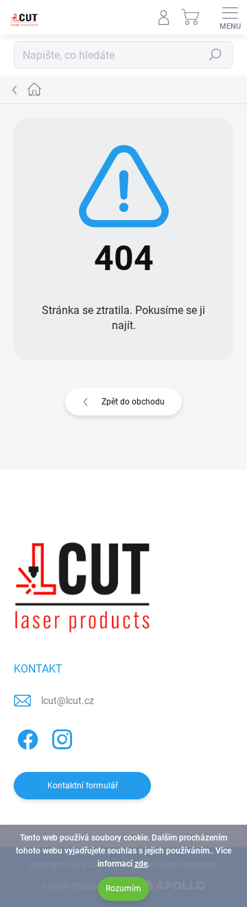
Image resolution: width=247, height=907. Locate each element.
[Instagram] (60, 737)
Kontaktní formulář (82, 785)
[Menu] (230, 17)
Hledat (215, 55)
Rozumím (123, 888)
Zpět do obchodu (133, 402)
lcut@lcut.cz (67, 700)
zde (141, 864)
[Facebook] (26, 737)
